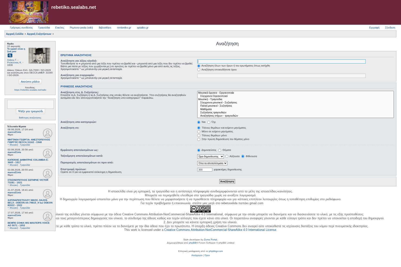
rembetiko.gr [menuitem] (124, 27)
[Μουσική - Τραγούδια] (295, 99)
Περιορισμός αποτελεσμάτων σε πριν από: (87, 162)
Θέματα (226, 150)
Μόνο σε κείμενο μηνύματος (217, 131)
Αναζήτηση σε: (70, 127)
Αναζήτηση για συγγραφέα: (77, 75)
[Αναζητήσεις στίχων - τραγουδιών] (295, 116)
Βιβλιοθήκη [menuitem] (105, 27)
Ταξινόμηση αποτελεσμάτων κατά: (82, 155)
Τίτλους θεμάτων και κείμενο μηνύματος (223, 127)
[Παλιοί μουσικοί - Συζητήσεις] (295, 106)
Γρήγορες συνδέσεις (21, 27)
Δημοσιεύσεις (208, 150)
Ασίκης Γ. (12, 60)
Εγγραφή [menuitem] (374, 27)
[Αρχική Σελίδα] (28, 12)
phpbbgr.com (216, 251)
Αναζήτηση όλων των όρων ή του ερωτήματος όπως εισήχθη (235, 65)
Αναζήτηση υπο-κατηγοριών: (79, 122)
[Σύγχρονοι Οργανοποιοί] (295, 96)
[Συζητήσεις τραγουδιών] (295, 112)
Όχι (213, 122)
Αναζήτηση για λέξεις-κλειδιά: (79, 60)
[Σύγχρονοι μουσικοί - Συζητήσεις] (295, 102)
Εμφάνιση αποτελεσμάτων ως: (79, 150)
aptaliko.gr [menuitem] (143, 27)
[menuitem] (197, 255)
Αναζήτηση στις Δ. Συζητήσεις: (80, 92)
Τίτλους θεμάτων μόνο (214, 135)
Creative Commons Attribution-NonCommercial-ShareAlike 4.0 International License (220, 230)
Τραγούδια (44, 27)
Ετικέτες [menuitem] (59, 27)
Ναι (203, 122)
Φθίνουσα (251, 156)
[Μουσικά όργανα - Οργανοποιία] (295, 93)
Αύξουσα (234, 156)
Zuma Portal (210, 239)
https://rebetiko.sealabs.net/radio (30, 90)
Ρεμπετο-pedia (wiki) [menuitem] (81, 27)
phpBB (192, 243)
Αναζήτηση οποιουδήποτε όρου (219, 69)
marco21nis (14, 132)
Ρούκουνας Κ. (14, 62)
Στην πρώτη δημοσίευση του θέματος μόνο (225, 139)
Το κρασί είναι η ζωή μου (16, 50)
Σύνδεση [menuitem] (390, 27)
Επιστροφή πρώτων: (73, 169)
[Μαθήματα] (295, 109)
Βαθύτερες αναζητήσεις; (30, 118)
